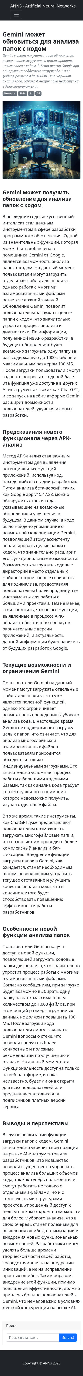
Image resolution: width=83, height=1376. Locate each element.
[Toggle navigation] (16, 14)
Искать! (68, 1337)
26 (38, 93)
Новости (10, 93)
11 (31, 93)
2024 (23, 93)
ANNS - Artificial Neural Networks (43, 6)
